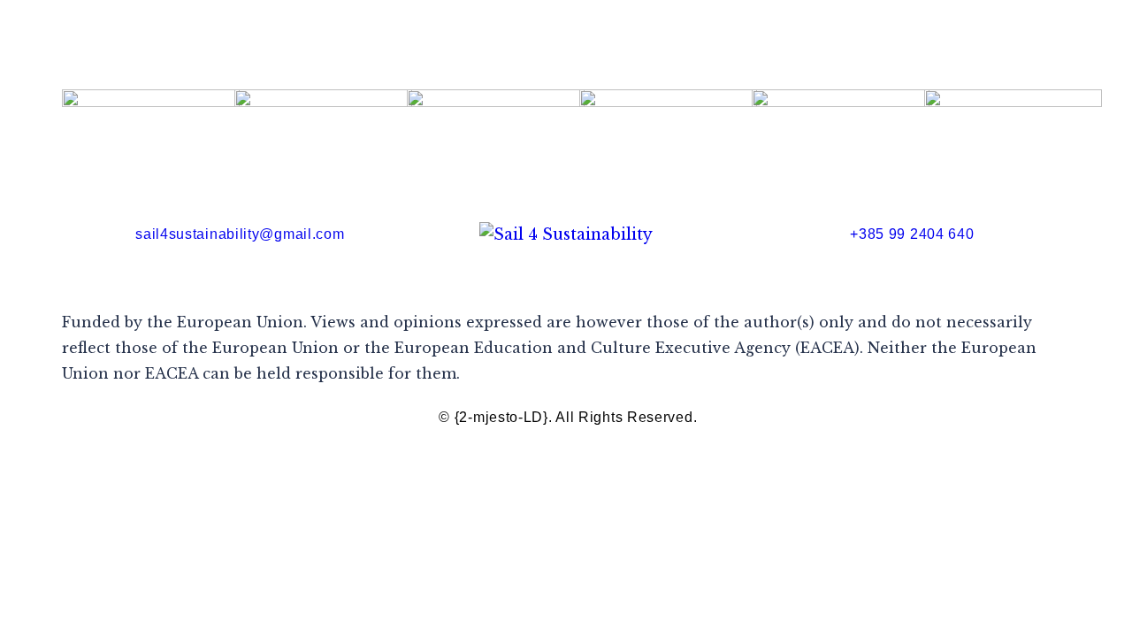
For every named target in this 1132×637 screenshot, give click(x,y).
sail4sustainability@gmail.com (239, 234)
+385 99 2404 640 (912, 234)
